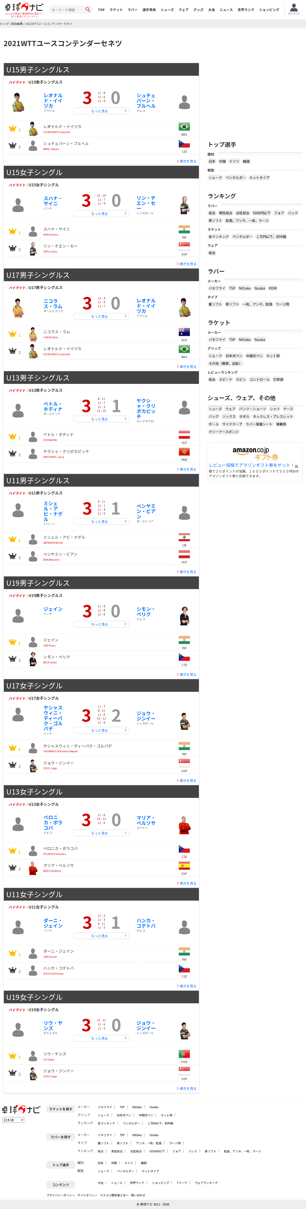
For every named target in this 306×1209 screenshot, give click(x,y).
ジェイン (53, 608)
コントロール (260, 379)
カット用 (273, 355)
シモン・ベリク (146, 611)
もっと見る (99, 110)
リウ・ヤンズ (53, 1025)
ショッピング (269, 9)
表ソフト (215, 220)
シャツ (275, 408)
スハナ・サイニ (53, 201)
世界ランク (246, 9)
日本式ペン (234, 355)
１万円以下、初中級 (271, 236)
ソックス (229, 416)
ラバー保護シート (259, 424)
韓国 (246, 161)
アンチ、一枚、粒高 (149, 1143)
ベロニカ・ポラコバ (53, 822)
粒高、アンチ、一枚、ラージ (247, 220)
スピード (225, 379)
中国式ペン (254, 355)
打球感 (278, 379)
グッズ (198, 9)
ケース (288, 408)
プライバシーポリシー (60, 1195)
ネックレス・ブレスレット (273, 416)
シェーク (215, 177)
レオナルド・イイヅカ (53, 100)
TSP (232, 288)
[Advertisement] (255, 96)
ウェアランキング (206, 1183)
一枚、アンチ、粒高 (257, 304)
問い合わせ (138, 1195)
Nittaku (245, 288)
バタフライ (217, 288)
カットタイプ (259, 177)
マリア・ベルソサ (146, 820)
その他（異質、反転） (225, 363)
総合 (212, 212)
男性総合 (225, 212)
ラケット (116, 9)
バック (293, 212)
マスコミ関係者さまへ (114, 1195)
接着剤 (281, 424)
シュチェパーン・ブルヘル (146, 100)
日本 (212, 161)
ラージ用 (282, 304)
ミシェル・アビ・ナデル (53, 511)
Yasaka (259, 288)
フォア (279, 212)
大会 (211, 9)
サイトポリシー (87, 1195)
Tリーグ (182, 1183)
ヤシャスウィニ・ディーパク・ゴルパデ (53, 718)
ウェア (184, 9)
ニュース (226, 9)
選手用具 (149, 9)
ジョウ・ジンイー (146, 716)
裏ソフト (215, 304)
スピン (241, 379)
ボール (214, 424)
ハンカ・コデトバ (146, 923)
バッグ (214, 416)
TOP (101, 9)
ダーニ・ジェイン (53, 923)
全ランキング (219, 236)
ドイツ (234, 161)
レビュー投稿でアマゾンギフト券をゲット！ (252, 465)
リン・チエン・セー (146, 203)
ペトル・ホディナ (53, 406)
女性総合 (242, 212)
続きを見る (188, 161)
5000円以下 (262, 212)
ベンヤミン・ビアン (146, 511)
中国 (222, 161)
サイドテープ (232, 424)
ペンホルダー (236, 177)
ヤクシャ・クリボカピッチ (146, 408)
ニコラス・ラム (53, 303)
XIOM (273, 288)
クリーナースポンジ (224, 431)
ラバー (133, 9)
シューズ (167, 9)
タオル (244, 416)
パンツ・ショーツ (252, 408)
